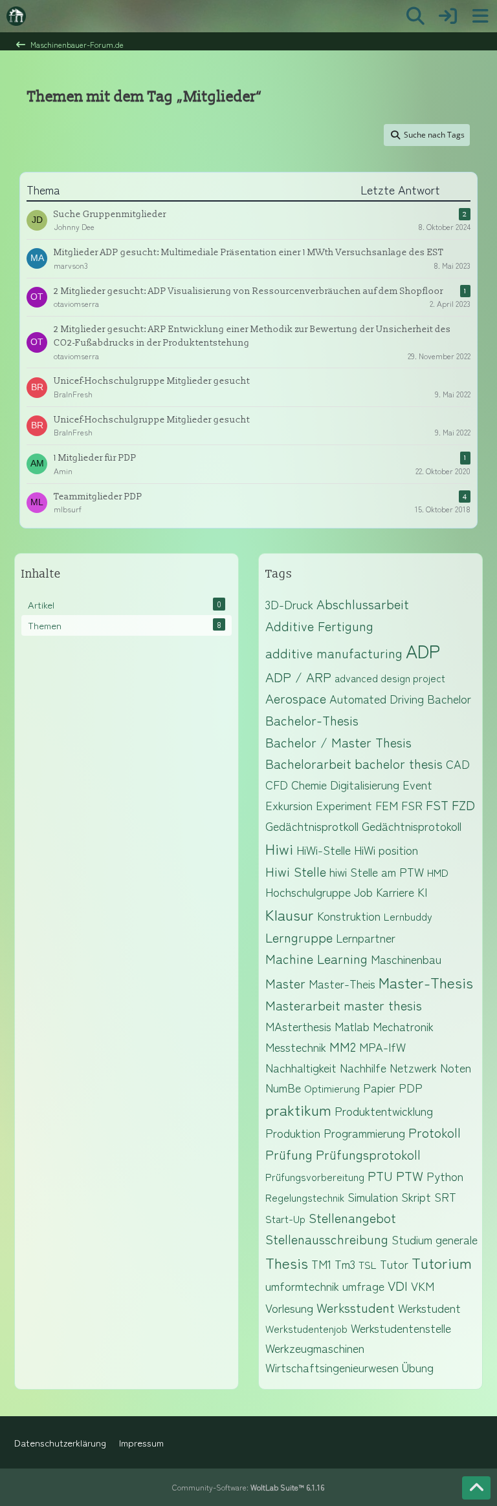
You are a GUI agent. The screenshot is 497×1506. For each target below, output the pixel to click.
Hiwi (279, 848)
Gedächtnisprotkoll (312, 825)
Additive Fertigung (319, 625)
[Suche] (415, 16)
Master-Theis (342, 983)
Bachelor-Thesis (312, 720)
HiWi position (386, 849)
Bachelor (449, 698)
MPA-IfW (382, 1046)
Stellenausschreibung (326, 1238)
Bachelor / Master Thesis (338, 742)
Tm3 (345, 1263)
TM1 (321, 1263)
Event (417, 784)
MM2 (342, 1046)
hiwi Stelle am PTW (376, 871)
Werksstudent (355, 1307)
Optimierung (332, 1088)
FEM (386, 805)
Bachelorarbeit (308, 763)
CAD (458, 763)
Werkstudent (429, 1307)
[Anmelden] (448, 16)
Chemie (309, 784)
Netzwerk (413, 1067)
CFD (276, 784)
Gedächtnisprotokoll (411, 825)
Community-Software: (248, 1486)
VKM (422, 1285)
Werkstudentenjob (306, 1328)
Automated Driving (376, 698)
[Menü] (480, 16)
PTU (380, 1175)
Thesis (286, 1262)
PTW (409, 1175)
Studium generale (435, 1239)
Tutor (394, 1263)
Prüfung (289, 1154)
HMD (437, 872)
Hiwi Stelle (295, 871)
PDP (411, 1087)
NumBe (283, 1087)
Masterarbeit (302, 1005)
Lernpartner (365, 937)
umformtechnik (302, 1285)
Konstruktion (349, 915)
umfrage (363, 1285)
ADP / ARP (298, 676)
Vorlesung (289, 1307)
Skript (416, 1196)
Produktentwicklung (384, 1110)
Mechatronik (403, 1026)
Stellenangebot (352, 1217)
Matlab (352, 1026)
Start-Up (285, 1218)
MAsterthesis (298, 1026)
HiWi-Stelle (323, 849)
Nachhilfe (363, 1067)
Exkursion (289, 805)
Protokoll (434, 1132)
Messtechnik (295, 1046)
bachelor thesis (399, 763)
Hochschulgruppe (308, 891)
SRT (445, 1196)
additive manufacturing (334, 652)
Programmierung (364, 1132)
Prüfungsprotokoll (368, 1154)
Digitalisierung (364, 784)
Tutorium (442, 1262)
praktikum (298, 1109)
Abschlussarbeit (362, 603)
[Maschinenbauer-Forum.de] (16, 16)
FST (437, 804)
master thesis (383, 1005)
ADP (423, 651)
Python (444, 1175)
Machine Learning (316, 958)
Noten (455, 1067)
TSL (368, 1264)
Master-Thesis (426, 982)
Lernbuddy (408, 916)
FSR (412, 805)
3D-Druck (289, 604)
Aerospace (295, 698)
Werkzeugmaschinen (314, 1347)
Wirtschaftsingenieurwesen (332, 1367)
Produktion (292, 1132)
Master (285, 983)
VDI (398, 1285)
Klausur (289, 914)
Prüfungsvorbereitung (314, 1176)
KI (422, 891)
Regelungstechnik (304, 1197)
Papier (379, 1087)
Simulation (373, 1196)
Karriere (395, 891)
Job (363, 891)
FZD (463, 804)
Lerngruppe (299, 937)
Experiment (344, 805)
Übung (418, 1367)
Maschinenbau (406, 958)
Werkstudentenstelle (401, 1327)
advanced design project (390, 677)
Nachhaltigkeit (301, 1067)
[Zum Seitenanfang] (476, 1488)
